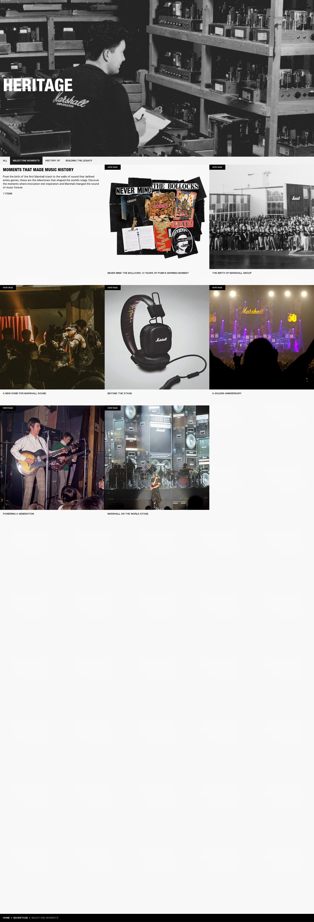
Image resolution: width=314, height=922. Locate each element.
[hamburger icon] (305, 16)
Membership (263, 8)
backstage (20, 917)
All (5, 160)
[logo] (14, 14)
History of (52, 160)
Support (277, 16)
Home (6, 917)
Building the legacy (79, 160)
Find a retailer (280, 8)
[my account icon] (293, 16)
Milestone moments (26, 160)
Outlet (296, 8)
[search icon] (287, 16)
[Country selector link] (305, 7)
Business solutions (242, 8)
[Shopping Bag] (299, 16)
